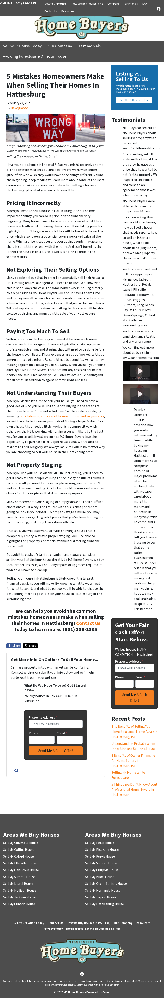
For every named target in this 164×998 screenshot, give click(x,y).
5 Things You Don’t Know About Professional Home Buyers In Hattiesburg (134, 789)
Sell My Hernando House (102, 890)
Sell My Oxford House (18, 856)
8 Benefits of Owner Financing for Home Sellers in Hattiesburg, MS (133, 760)
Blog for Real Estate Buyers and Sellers (93, 929)
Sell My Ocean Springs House (106, 883)
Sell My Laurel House (18, 883)
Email (62, 733)
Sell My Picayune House (102, 849)
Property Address (43, 717)
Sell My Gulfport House (102, 870)
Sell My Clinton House (19, 904)
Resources (67, 11)
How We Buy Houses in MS (87, 4)
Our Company (60, 46)
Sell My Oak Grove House (21, 870)
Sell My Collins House (18, 849)
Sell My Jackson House (19, 897)
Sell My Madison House (19, 890)
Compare (113, 4)
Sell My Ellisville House (20, 863)
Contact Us (50, 11)
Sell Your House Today (22, 46)
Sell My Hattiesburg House (104, 904)
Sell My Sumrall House (19, 877)
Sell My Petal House (99, 842)
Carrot (106, 992)
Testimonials (130, 4)
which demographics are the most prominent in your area (62, 416)
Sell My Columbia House (20, 842)
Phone (33, 733)
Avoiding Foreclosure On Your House (34, 56)
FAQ (144, 4)
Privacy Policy (53, 929)
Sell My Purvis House (100, 856)
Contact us (88, 623)
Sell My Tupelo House (100, 897)
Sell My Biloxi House (99, 877)
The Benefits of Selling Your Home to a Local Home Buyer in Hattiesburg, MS (134, 731)
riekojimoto (19, 108)
